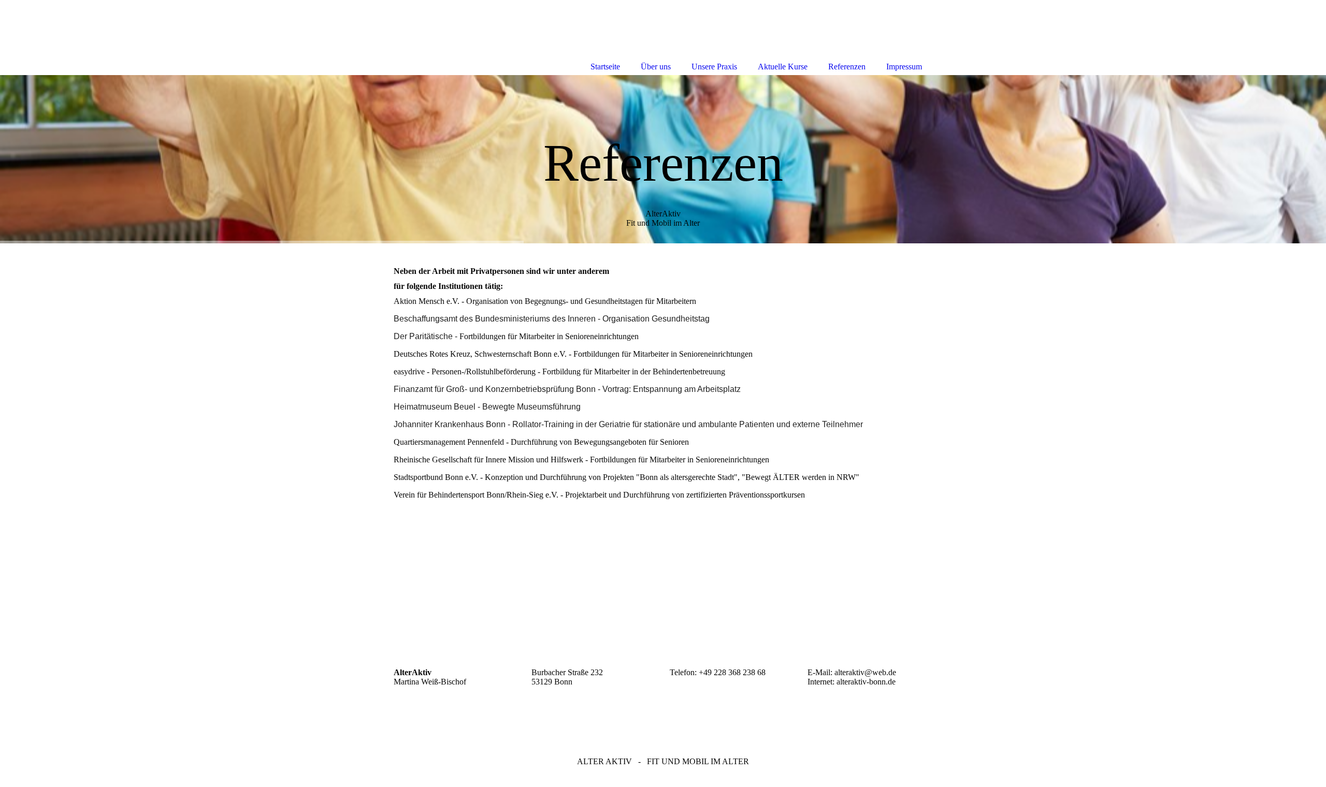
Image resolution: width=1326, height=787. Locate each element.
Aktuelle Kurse (783, 66)
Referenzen (847, 66)
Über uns (656, 66)
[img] (663, 159)
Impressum (904, 66)
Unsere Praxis (714, 66)
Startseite (605, 66)
